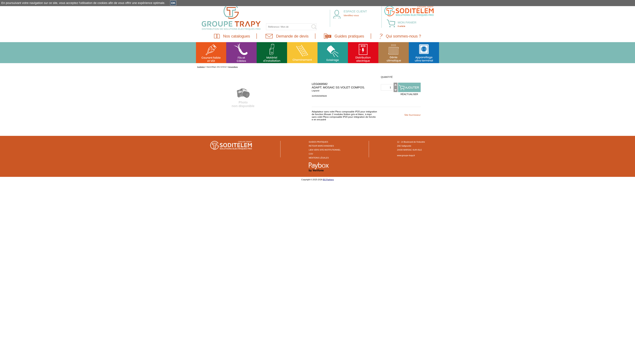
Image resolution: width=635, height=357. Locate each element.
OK (173, 3)
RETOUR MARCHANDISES (321, 146)
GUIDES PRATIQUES (318, 142)
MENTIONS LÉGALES (319, 158)
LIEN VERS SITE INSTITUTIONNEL (325, 150)
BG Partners (328, 179)
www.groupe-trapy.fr (406, 155)
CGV (311, 154)
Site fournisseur (412, 115)
